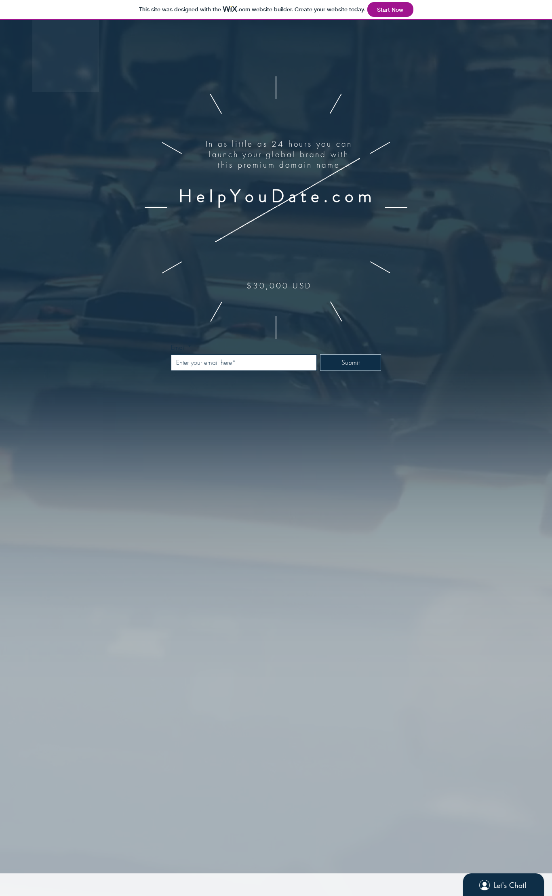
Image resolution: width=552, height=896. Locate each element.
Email (178, 347)
